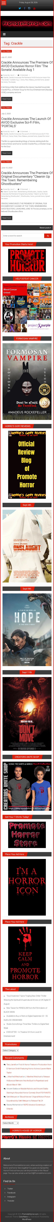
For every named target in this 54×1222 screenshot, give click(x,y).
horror (22, 80)
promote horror (39, 80)
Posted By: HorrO (8, 75)
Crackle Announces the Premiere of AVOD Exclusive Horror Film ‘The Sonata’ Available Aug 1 (27, 66)
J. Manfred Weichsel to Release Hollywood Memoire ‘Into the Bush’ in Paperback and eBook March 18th (28, 1081)
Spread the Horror (43, 136)
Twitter (10, 1189)
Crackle (5, 77)
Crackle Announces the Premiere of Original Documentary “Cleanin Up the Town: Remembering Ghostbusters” (27, 178)
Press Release (6, 51)
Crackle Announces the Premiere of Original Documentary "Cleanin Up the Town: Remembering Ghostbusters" (24, 194)
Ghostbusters (25, 196)
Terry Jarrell (11, 1065)
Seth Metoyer (12, 1097)
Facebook (11, 1193)
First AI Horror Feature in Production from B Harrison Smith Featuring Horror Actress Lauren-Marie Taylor (29, 1069)
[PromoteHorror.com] (27, 23)
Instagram (11, 1197)
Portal (15, 136)
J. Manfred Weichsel (14, 1077)
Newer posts (45, 228)
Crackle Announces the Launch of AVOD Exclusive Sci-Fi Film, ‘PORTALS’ (26, 122)
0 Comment (24, 75)
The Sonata (12, 82)
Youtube (10, 1201)
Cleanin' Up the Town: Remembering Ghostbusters (19, 192)
